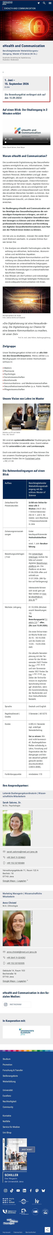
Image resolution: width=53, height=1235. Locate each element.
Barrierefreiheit (31, 1232)
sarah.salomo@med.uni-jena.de (22, 851)
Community (8, 1107)
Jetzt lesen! (26, 1149)
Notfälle (6, 1121)
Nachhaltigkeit (9, 1101)
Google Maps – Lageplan (15, 880)
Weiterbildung (9, 1081)
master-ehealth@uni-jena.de (38, 597)
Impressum (7, 1232)
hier (38, 665)
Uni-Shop (7, 1132)
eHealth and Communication (20, 8)
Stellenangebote (10, 1075)
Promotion (7, 1064)
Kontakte (7, 1115)
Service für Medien (11, 1127)
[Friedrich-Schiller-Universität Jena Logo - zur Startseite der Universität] (7, 3)
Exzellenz (7, 1095)
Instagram (15, 1004)
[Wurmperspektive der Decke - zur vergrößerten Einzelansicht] (26, 300)
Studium (6, 1059)
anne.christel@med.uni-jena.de (22, 952)
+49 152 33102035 (16, 963)
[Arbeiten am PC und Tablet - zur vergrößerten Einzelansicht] (26, 417)
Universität (8, 1090)
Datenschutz (18, 1232)
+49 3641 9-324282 (16, 957)
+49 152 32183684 (16, 863)
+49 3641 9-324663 (16, 857)
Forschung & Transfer (13, 1070)
